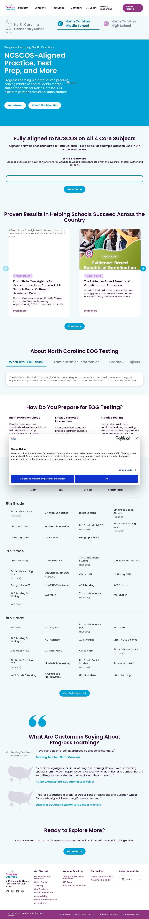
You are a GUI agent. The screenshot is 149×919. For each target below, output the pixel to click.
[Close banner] (137, 438)
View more (74, 326)
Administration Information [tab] (76, 362)
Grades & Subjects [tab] (124, 362)
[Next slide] (143, 268)
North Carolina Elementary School (29, 26)
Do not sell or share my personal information (42, 478)
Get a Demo (15, 105)
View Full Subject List (44, 105)
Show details (125, 470)
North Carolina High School (123, 23)
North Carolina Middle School (77, 23)
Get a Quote (74, 851)
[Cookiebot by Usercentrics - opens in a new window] (117, 438)
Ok (106, 478)
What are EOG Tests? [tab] (26, 362)
